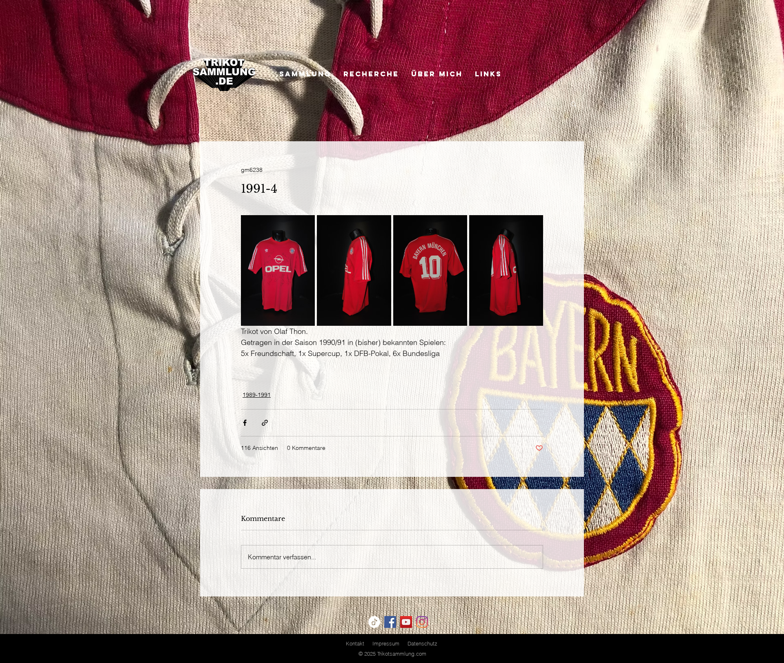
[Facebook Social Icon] (390, 622)
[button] (573, 103)
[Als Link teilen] (265, 423)
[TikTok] (374, 622)
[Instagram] (422, 622)
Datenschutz (422, 643)
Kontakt (355, 643)
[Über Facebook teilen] (245, 423)
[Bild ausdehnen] (278, 270)
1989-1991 (257, 394)
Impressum (385, 643)
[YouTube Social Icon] (406, 622)
